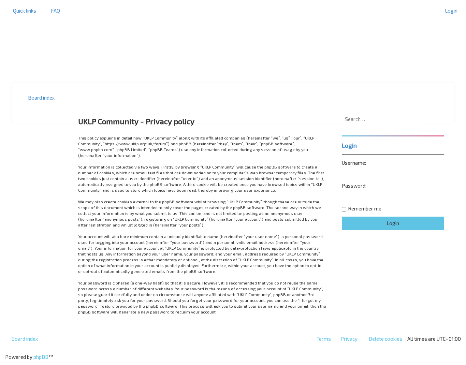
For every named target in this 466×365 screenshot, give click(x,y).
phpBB (40, 357)
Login (349, 145)
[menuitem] (52, 10)
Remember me (364, 208)
